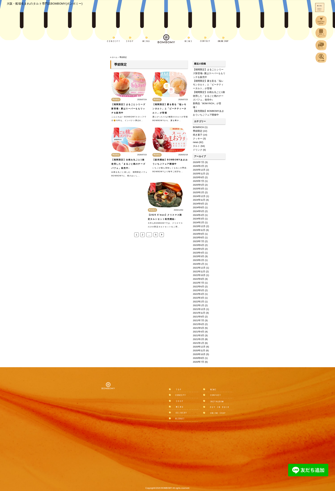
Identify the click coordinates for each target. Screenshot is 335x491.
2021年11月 (199, 313)
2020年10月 (199, 354)
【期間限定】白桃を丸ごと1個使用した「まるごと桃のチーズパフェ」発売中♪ (128, 164)
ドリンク (197, 150)
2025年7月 (198, 181)
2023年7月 (198, 241)
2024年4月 (198, 215)
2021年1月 (198, 343)
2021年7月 (198, 320)
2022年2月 (198, 301)
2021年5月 (198, 328)
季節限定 (116, 99)
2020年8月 (198, 358)
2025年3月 (198, 188)
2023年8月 (198, 237)
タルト (196, 146)
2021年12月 (199, 309)
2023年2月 (198, 260)
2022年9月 (198, 279)
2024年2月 (198, 222)
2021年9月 (198, 316)
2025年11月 (199, 173)
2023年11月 (199, 230)
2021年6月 (198, 324)
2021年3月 (198, 335)
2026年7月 (198, 162)
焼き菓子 (197, 134)
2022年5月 (198, 290)
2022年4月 (198, 294)
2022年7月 (198, 282)
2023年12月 (199, 226)
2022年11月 (199, 271)
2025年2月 (198, 192)
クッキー (197, 138)
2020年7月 (198, 362)
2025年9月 (198, 177)
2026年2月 (198, 166)
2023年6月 (198, 245)
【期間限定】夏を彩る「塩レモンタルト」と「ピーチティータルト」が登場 (169, 108)
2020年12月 (199, 346)
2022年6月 (198, 286)
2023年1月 (198, 264)
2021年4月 (198, 331)
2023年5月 (198, 249)
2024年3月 (198, 218)
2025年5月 (198, 185)
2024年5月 (198, 211)
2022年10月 (199, 275)
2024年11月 (199, 200)
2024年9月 (198, 203)
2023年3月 (198, 256)
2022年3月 (198, 297)
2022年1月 (198, 305)
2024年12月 (199, 196)
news (195, 142)
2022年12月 (199, 267)
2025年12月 (199, 170)
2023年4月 (198, 252)
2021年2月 (198, 339)
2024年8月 (198, 207)
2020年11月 (199, 350)
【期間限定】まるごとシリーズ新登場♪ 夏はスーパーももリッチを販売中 (128, 108)
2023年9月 (198, 234)
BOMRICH (198, 127)
